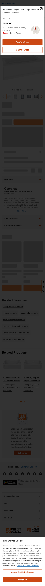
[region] (22, 561)
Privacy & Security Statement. (28, 565)
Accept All (22, 579)
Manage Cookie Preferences (22, 572)
